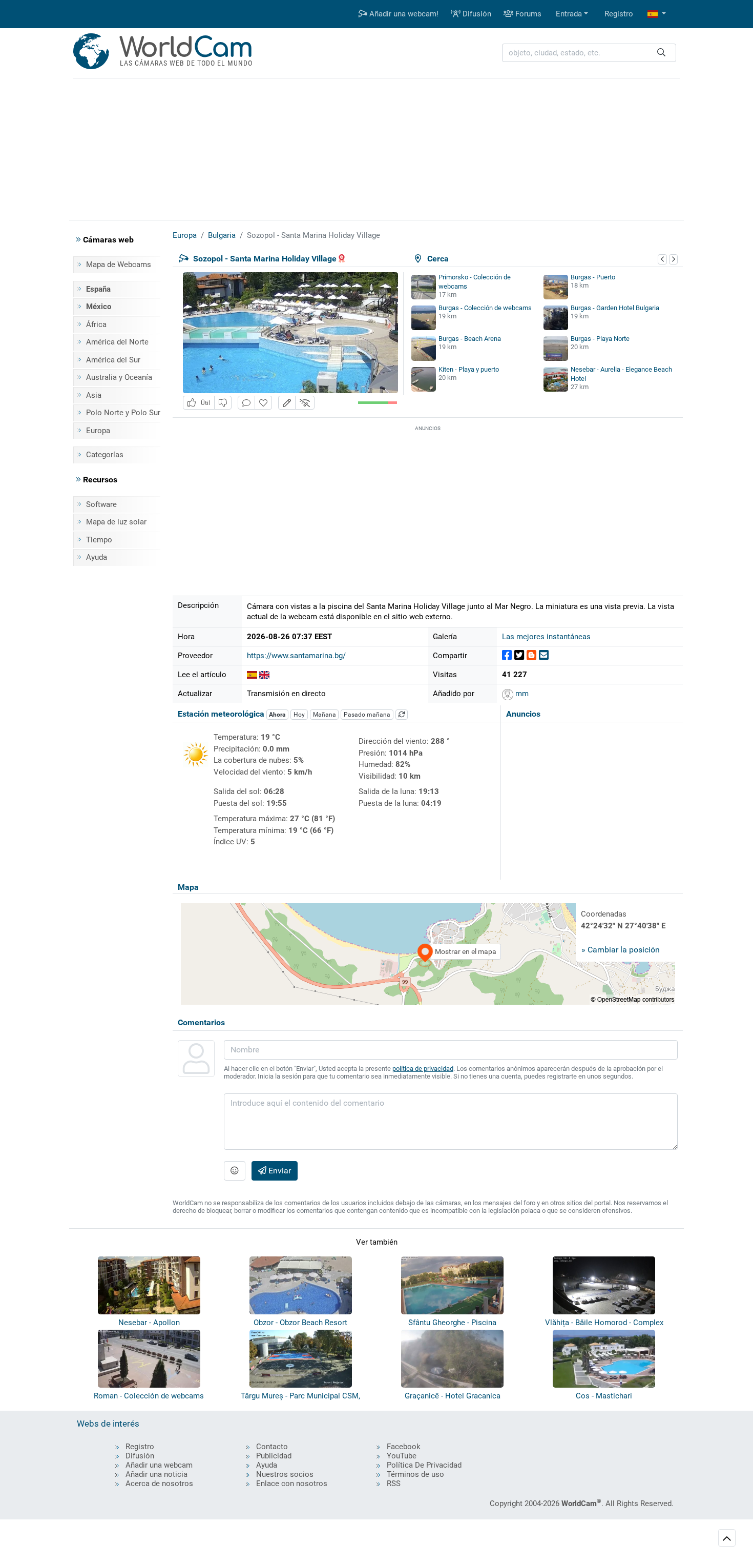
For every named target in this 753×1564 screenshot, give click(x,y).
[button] (656, 14)
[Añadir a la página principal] (263, 403)
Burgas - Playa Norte (600, 338)
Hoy (299, 714)
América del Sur (113, 359)
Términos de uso (415, 1474)
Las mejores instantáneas (546, 636)
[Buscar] (661, 53)
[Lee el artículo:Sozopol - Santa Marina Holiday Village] (252, 674)
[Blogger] (531, 655)
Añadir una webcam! (402, 13)
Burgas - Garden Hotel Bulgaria (615, 308)
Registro (618, 13)
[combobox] (589, 53)
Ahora (277, 714)
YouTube (401, 1455)
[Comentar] (246, 403)
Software (101, 504)
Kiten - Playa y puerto (468, 369)
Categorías (104, 454)
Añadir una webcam (159, 1465)
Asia (93, 395)
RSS (394, 1483)
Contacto (272, 1446)
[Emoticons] (234, 1171)
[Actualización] (401, 714)
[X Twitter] (519, 655)
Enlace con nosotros (291, 1483)
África (96, 324)
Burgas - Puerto (593, 277)
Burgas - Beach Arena (469, 338)
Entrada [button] (569, 13)
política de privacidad (422, 1068)
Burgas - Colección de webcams (485, 308)
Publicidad (273, 1455)
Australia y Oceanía (119, 377)
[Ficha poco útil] (223, 403)
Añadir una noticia (156, 1474)
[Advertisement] (376, 148)
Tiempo (99, 539)
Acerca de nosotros (159, 1483)
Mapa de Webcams (118, 264)
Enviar (278, 1170)
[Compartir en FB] (507, 655)
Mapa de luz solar (116, 521)
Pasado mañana (367, 714)
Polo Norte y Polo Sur (123, 412)
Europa (98, 430)
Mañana (324, 714)
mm (521, 693)
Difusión (476, 13)
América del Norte (117, 342)
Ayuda (96, 557)
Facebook (404, 1446)
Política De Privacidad (424, 1465)
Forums (527, 13)
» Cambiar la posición (620, 949)
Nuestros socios (284, 1474)
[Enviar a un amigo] (544, 655)
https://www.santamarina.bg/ (296, 655)
